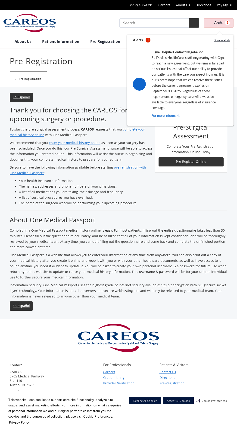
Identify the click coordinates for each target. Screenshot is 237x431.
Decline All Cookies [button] (145, 401)
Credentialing (113, 377)
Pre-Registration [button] (105, 41)
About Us (183, 5)
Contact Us (167, 372)
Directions (203, 5)
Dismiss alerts (222, 40)
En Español (21, 97)
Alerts (221, 22)
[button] (212, 400)
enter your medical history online (74, 142)
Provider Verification (118, 383)
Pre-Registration (171, 383)
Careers (164, 5)
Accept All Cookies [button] (178, 401)
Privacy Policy (19, 422)
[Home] (6, 42)
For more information (167, 116)
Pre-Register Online (191, 161)
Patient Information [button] (61, 41)
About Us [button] (23, 41)
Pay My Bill (225, 5)
